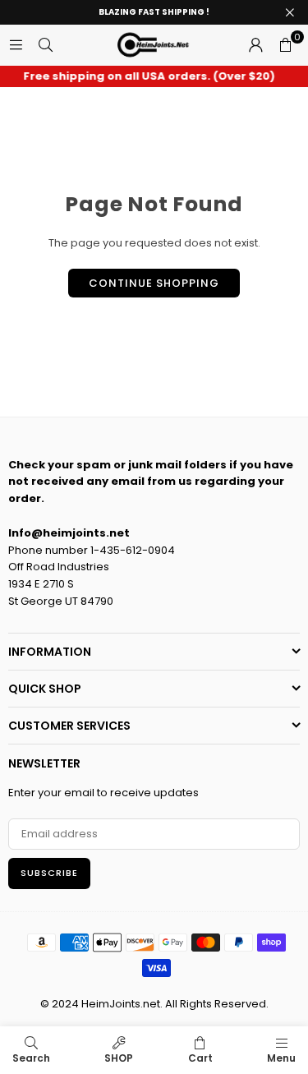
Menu (281, 1058)
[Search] (45, 45)
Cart (200, 1058)
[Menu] (15, 45)
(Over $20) (146, 76)
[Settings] (255, 45)
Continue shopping (154, 283)
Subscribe (49, 872)
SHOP (118, 1058)
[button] (285, 45)
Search (31, 1058)
